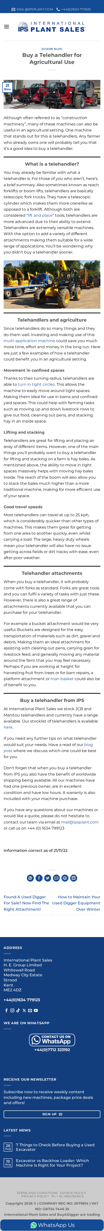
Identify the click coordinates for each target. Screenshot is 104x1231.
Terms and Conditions (37, 1193)
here (8, 727)
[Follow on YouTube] (36, 1010)
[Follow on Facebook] (6, 1010)
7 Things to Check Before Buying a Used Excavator (55, 1147)
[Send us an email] (30, 1010)
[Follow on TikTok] (18, 1010)
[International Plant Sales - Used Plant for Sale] (52, 26)
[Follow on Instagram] (12, 1010)
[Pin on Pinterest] (65, 878)
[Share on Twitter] (48, 878)
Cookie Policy (73, 1193)
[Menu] (6, 27)
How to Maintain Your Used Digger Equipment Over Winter (76, 903)
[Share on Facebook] (39, 878)
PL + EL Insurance (68, 1196)
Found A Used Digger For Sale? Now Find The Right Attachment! (26, 903)
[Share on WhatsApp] (30, 878)
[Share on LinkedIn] (74, 878)
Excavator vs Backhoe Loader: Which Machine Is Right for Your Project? (52, 1163)
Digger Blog (52, 49)
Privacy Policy (35, 1196)
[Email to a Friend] (56, 878)
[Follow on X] (24, 1010)
